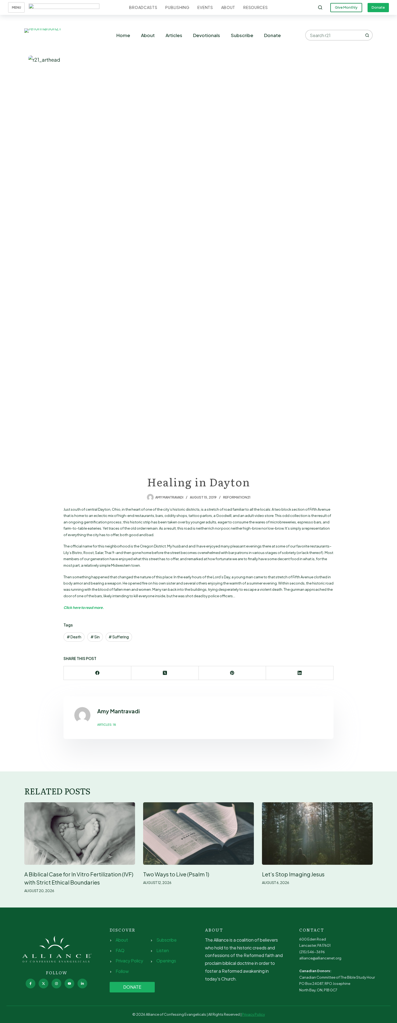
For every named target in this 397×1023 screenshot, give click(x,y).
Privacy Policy (129, 960)
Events (205, 7)
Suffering (119, 636)
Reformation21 (236, 497)
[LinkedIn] (300, 673)
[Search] (320, 7)
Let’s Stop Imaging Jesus (293, 874)
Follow (122, 971)
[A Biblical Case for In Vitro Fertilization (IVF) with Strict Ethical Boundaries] (79, 833)
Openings (166, 960)
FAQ (120, 950)
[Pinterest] (232, 673)
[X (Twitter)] (165, 673)
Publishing (177, 7)
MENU (16, 7)
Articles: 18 (106, 724)
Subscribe (242, 35)
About (228, 7)
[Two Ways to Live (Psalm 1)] (198, 833)
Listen (162, 950)
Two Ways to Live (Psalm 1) (176, 874)
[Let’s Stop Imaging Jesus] (317, 833)
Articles (174, 35)
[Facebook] (97, 673)
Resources (255, 7)
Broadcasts (143, 7)
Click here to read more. (83, 607)
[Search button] (367, 35)
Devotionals (206, 35)
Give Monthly (346, 7)
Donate (378, 7)
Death (74, 636)
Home (123, 35)
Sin (95, 636)
